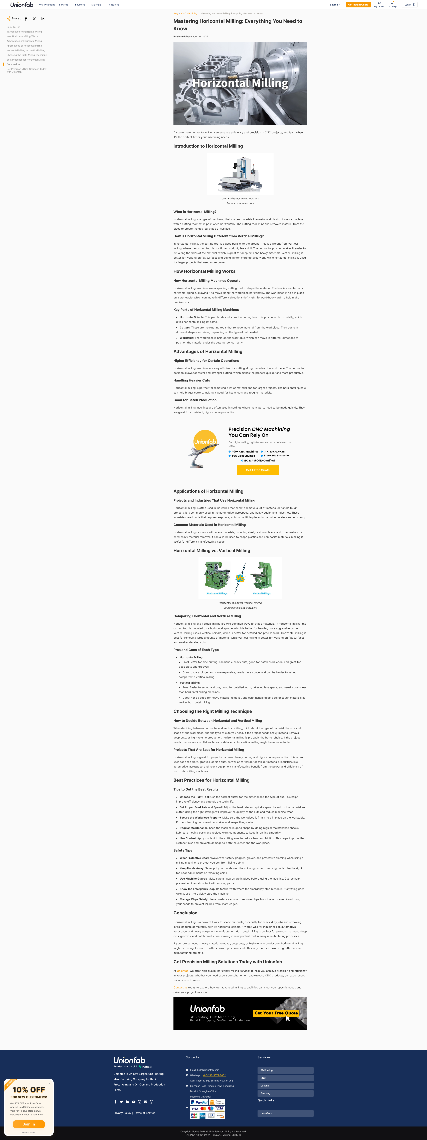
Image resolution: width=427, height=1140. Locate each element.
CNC (263, 1077)
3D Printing (267, 1070)
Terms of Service (144, 1112)
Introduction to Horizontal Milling (24, 31)
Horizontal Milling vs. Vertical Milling (26, 50)
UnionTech (266, 1113)
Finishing (265, 1093)
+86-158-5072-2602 (214, 1075)
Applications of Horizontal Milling (24, 45)
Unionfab (182, 970)
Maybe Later (28, 1132)
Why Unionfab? (47, 4)
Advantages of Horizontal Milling (24, 41)
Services (63, 4)
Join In (29, 1124)
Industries (80, 4)
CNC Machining (189, 13)
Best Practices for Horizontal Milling (26, 59)
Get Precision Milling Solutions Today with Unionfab (27, 70)
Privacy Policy (122, 1112)
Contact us (180, 987)
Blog (175, 13)
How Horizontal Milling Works (22, 36)
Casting (265, 1085)
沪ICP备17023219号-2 (198, 1135)
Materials (96, 4)
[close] (49, 1083)
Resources (113, 4)
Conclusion (13, 64)
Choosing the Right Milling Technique (27, 55)
